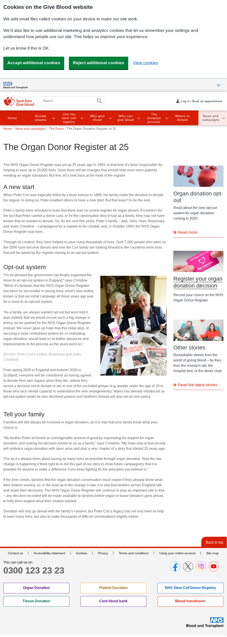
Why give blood (97, 118)
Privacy (103, 553)
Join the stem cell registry (69, 118)
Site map (212, 553)
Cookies (81, 553)
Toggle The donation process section (166, 117)
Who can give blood (125, 118)
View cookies (145, 62)
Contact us (15, 553)
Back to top (214, 542)
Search (99, 101)
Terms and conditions (134, 553)
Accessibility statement (49, 553)
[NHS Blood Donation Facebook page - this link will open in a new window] (175, 566)
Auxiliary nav (218, 85)
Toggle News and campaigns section (223, 117)
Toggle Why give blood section (110, 117)
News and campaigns (210, 118)
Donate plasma (41, 118)
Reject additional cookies (98, 62)
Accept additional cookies (33, 62)
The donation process (154, 118)
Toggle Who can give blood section (138, 117)
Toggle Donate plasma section (53, 117)
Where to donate (182, 118)
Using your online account (177, 553)
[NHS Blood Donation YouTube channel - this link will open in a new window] (213, 566)
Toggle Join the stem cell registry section (81, 117)
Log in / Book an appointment (201, 101)
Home (12, 118)
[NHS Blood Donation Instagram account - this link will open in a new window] (201, 566)
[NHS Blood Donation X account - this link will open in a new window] (188, 566)
